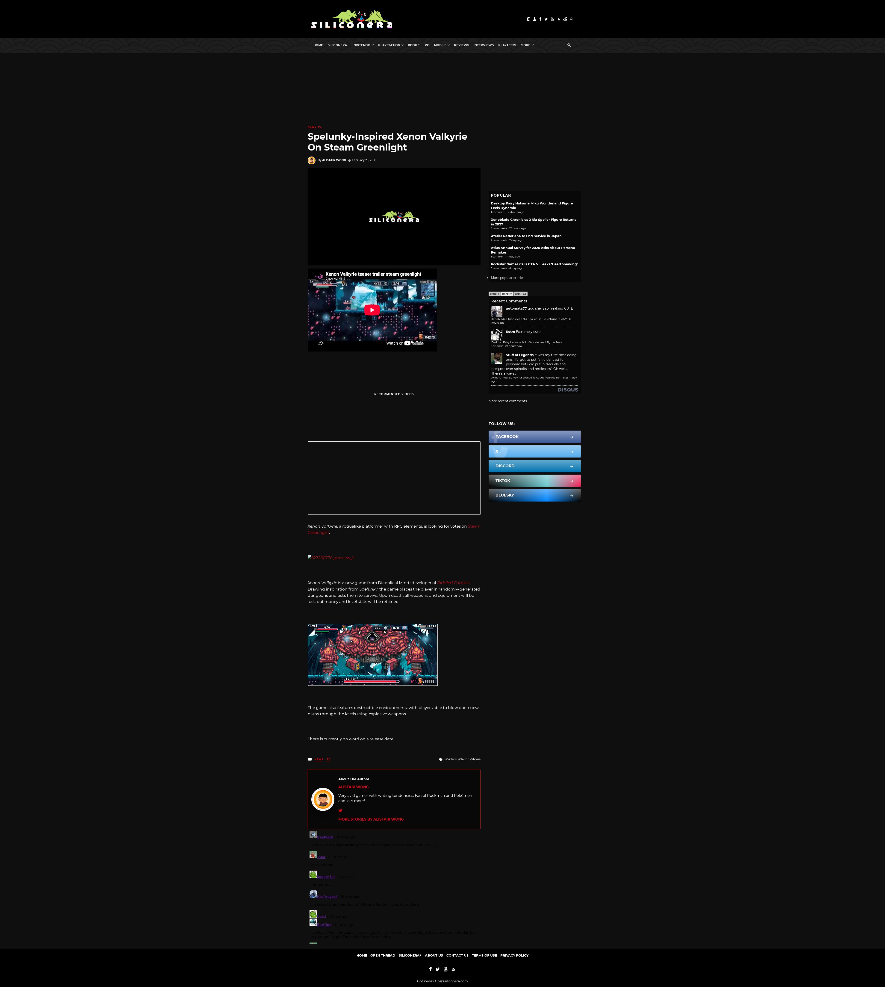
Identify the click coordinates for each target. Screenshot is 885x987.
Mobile (440, 45)
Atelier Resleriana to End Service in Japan (526, 236)
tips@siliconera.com (451, 981)
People (494, 294)
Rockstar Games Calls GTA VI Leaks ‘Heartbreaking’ (534, 264)
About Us (434, 955)
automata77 (516, 308)
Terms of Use (484, 955)
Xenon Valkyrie (470, 759)
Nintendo (362, 45)
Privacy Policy (514, 955)
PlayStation (389, 45)
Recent (507, 294)
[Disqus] (394, 886)
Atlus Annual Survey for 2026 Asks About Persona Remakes (529, 377)
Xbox (412, 45)
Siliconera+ (338, 45)
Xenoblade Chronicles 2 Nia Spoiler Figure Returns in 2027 (529, 319)
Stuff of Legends (520, 355)
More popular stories (507, 278)
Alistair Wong (334, 160)
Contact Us (457, 955)
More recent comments (508, 401)
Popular (520, 294)
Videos (452, 759)
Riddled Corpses (453, 582)
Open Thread (382, 955)
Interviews (484, 45)
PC (427, 45)
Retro (510, 332)
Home (318, 45)
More (525, 45)
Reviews (461, 45)
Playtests (507, 45)
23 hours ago (513, 346)
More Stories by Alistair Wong (371, 819)
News (312, 126)
